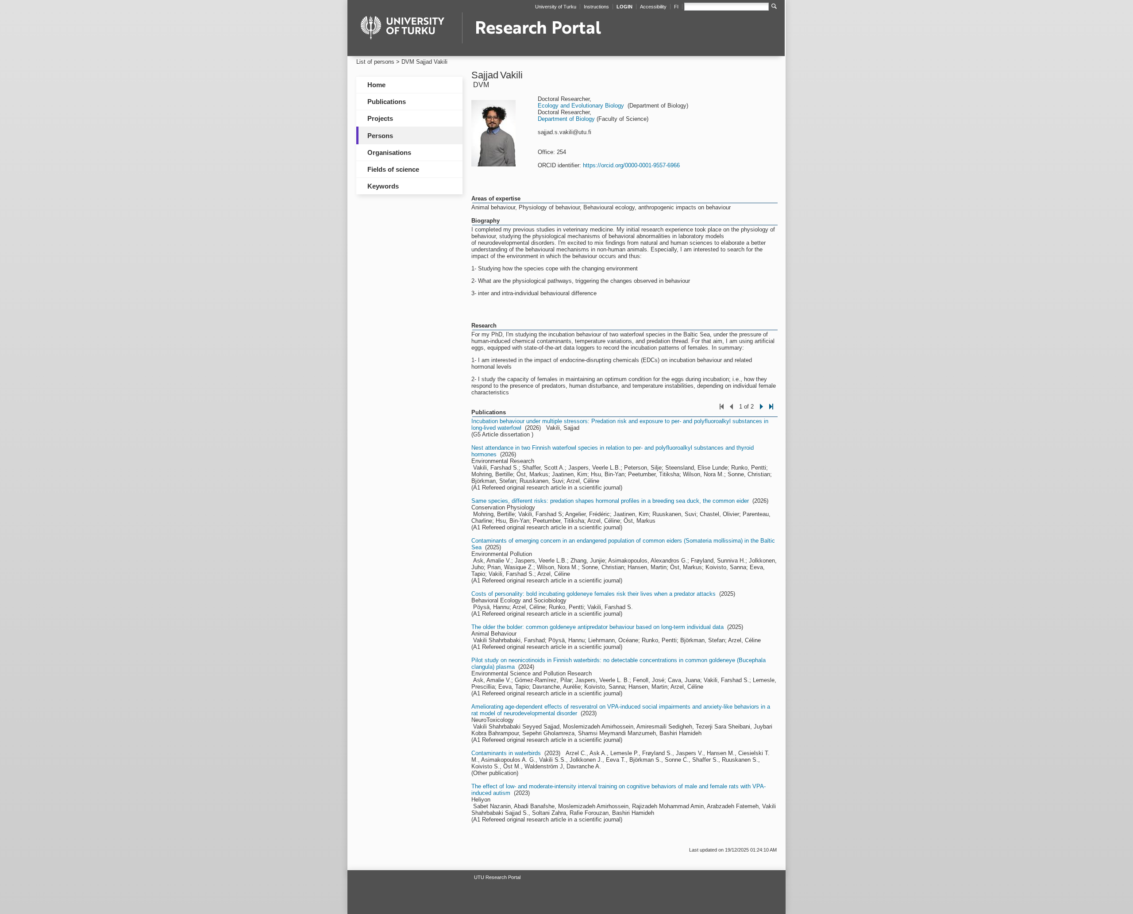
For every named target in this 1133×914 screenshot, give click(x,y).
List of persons (375, 61)
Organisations (389, 152)
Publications (386, 101)
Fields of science (393, 169)
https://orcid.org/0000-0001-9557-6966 (631, 165)
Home (376, 85)
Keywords (383, 186)
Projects (380, 118)
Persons (380, 135)
